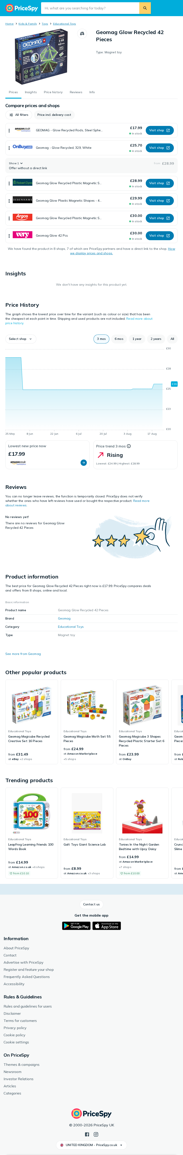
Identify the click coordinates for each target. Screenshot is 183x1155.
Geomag (64, 618)
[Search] (145, 8)
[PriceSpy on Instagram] (96, 1134)
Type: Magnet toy (109, 52)
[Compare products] (82, 34)
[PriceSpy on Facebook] (87, 1134)
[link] (31, 722)
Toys (45, 23)
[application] (91, 392)
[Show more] (9, 130)
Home (9, 23)
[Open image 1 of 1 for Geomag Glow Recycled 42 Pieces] (41, 57)
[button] (18, 114)
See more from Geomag (23, 654)
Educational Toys (64, 23)
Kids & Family (28, 23)
